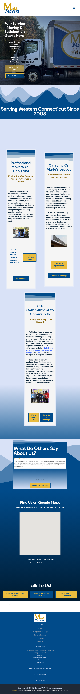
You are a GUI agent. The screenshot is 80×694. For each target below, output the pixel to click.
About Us (40, 642)
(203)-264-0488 (40, 653)
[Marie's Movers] (11, 7)
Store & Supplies (40, 635)
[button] (16, 468)
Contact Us (40, 638)
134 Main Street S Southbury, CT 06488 (40, 651)
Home (40, 628)
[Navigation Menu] (74, 8)
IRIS (38, 352)
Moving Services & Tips (40, 632)
